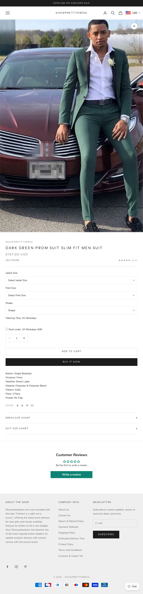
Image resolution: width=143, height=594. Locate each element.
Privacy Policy (65, 544)
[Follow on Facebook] (7, 566)
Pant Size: (11, 288)
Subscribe (106, 534)
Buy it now (71, 361)
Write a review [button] (71, 475)
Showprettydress (19, 242)
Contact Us (64, 515)
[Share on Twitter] (22, 405)
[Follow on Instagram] (16, 566)
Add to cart (71, 351)
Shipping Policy (66, 532)
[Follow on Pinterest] (25, 566)
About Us (63, 509)
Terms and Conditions (70, 550)
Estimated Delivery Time (71, 538)
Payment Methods (68, 527)
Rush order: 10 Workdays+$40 (25, 329)
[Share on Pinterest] (27, 405)
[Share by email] (32, 405)
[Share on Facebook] (17, 405)
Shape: (9, 303)
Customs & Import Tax (70, 556)
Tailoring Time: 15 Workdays (21, 318)
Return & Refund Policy (71, 521)
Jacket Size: (12, 273)
